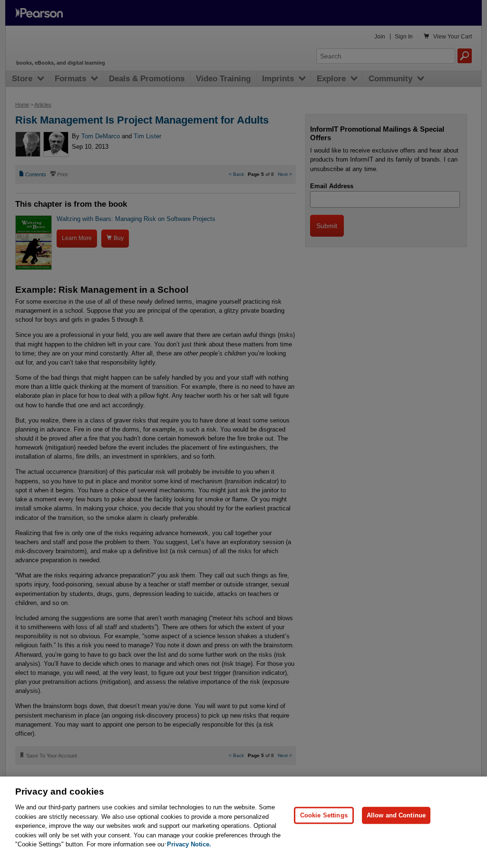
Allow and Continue (396, 815)
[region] (243, 815)
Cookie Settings (324, 815)
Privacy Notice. (189, 844)
